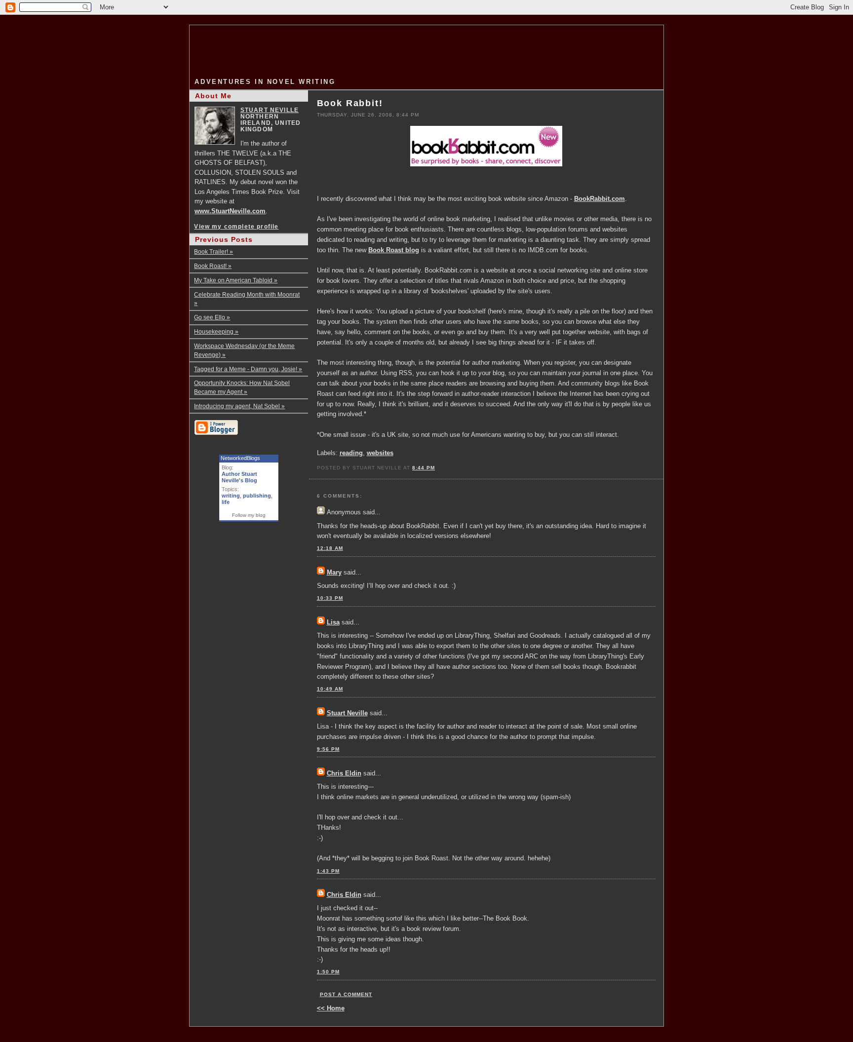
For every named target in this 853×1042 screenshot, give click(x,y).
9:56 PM (328, 749)
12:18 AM (330, 548)
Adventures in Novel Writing (264, 81)
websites (380, 453)
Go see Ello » (212, 317)
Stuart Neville (347, 713)
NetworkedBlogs (240, 458)
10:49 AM (330, 689)
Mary (334, 572)
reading (351, 453)
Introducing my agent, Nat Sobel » (239, 406)
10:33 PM (330, 598)
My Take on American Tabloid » (235, 280)
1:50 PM (328, 971)
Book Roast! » (213, 266)
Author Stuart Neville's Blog (239, 477)
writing (231, 496)
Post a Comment (346, 994)
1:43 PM (328, 871)
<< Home (331, 1008)
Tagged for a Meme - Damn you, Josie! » (248, 369)
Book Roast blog (393, 250)
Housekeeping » (216, 331)
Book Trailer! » (213, 251)
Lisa (333, 622)
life (226, 502)
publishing (257, 496)
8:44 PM (423, 467)
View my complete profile (236, 226)
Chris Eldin (344, 773)
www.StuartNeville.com (230, 211)
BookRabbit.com (599, 198)
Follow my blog (249, 515)
